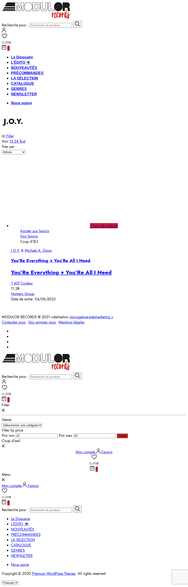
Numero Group (22, 293)
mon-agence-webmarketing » (91, 317)
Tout (22, 141)
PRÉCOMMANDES (27, 73)
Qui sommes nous (42, 322)
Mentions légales (71, 322)
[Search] (77, 24)
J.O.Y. (15, 250)
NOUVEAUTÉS (24, 68)
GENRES (19, 89)
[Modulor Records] (36, 18)
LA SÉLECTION (24, 78)
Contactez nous (13, 322)
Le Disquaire (22, 57)
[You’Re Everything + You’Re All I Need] (55, 225)
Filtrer (122, 435)
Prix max (65, 435)
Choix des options (104, 225)
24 (16, 141)
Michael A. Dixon (38, 250)
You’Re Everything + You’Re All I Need (50, 261)
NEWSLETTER (24, 94)
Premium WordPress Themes (53, 573)
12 (11, 141)
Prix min (8, 435)
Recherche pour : (15, 25)
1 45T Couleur (22, 283)
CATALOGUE (22, 84)
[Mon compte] (4, 31)
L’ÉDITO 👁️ (21, 62)
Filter (9, 136)
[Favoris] (94, 37)
